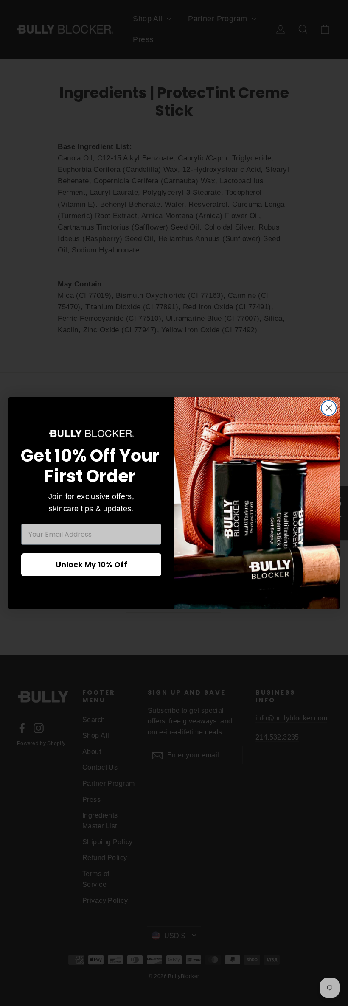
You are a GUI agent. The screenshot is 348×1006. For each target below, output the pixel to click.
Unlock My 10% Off (91, 564)
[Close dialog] (328, 408)
